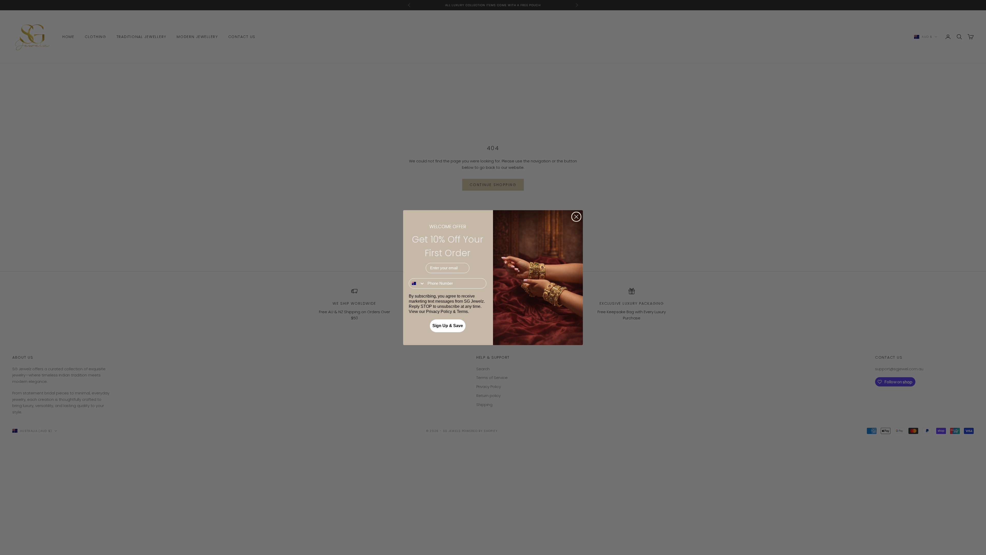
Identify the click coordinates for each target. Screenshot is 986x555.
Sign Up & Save (447, 325)
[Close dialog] (576, 216)
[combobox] (417, 283)
